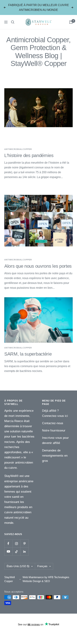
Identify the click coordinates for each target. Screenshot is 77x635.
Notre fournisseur (53, 430)
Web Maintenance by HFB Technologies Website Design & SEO (46, 579)
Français (42, 566)
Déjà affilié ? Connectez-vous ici (55, 413)
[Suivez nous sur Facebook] (8, 543)
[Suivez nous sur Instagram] (16, 543)
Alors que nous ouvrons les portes (38, 266)
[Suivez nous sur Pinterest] (24, 543)
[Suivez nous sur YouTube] (8, 551)
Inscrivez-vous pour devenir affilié (55, 440)
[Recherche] (12, 22)
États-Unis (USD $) (18, 566)
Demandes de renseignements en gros (55, 455)
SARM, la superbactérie (28, 354)
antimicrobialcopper (18, 149)
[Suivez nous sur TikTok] (16, 551)
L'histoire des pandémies (29, 155)
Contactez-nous (52, 423)
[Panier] (71, 22)
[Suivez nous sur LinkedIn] (24, 551)
